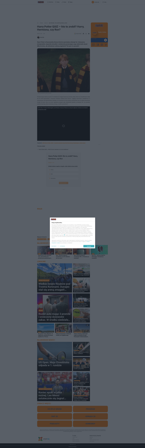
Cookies (58, 242)
